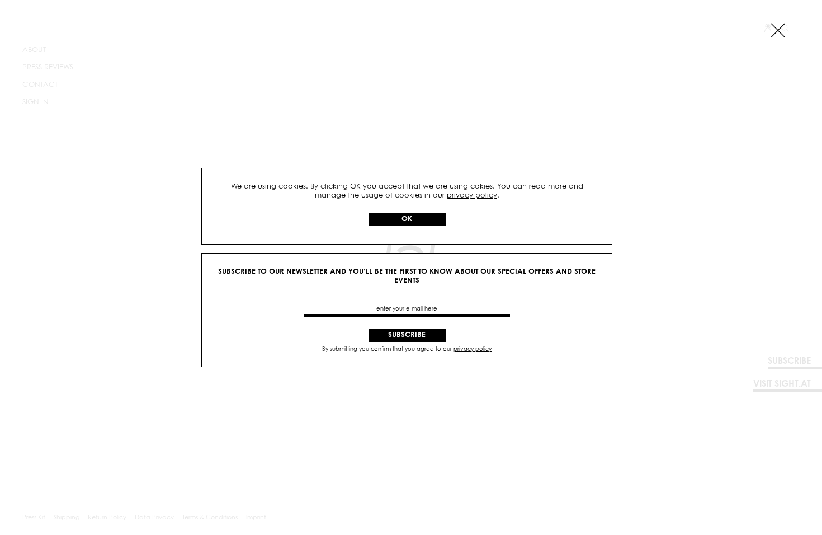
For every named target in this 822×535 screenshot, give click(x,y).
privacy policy (472, 195)
